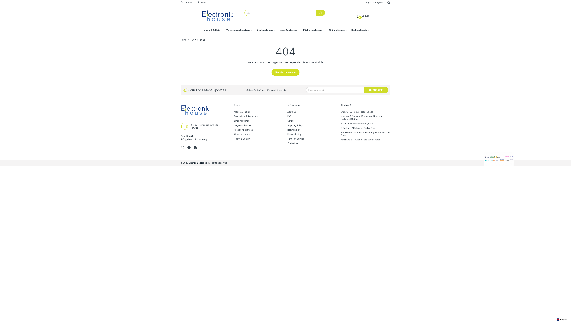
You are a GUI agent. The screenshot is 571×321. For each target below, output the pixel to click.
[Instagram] (195, 148)
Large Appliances (242, 125)
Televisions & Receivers (246, 116)
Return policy (293, 130)
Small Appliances (242, 120)
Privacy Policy (294, 134)
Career (290, 120)
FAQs (289, 116)
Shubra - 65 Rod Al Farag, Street (357, 112)
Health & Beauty (242, 138)
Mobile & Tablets (242, 112)
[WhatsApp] (182, 148)
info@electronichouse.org (194, 139)
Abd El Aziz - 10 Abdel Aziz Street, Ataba (360, 139)
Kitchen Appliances (243, 130)
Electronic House (198, 163)
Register (379, 2)
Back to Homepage (285, 72)
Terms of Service (295, 138)
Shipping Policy (295, 125)
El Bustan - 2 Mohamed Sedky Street (359, 128)
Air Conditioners (242, 134)
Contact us (292, 143)
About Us (291, 112)
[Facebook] (189, 148)
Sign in (369, 2)
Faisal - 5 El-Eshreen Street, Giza (357, 123)
